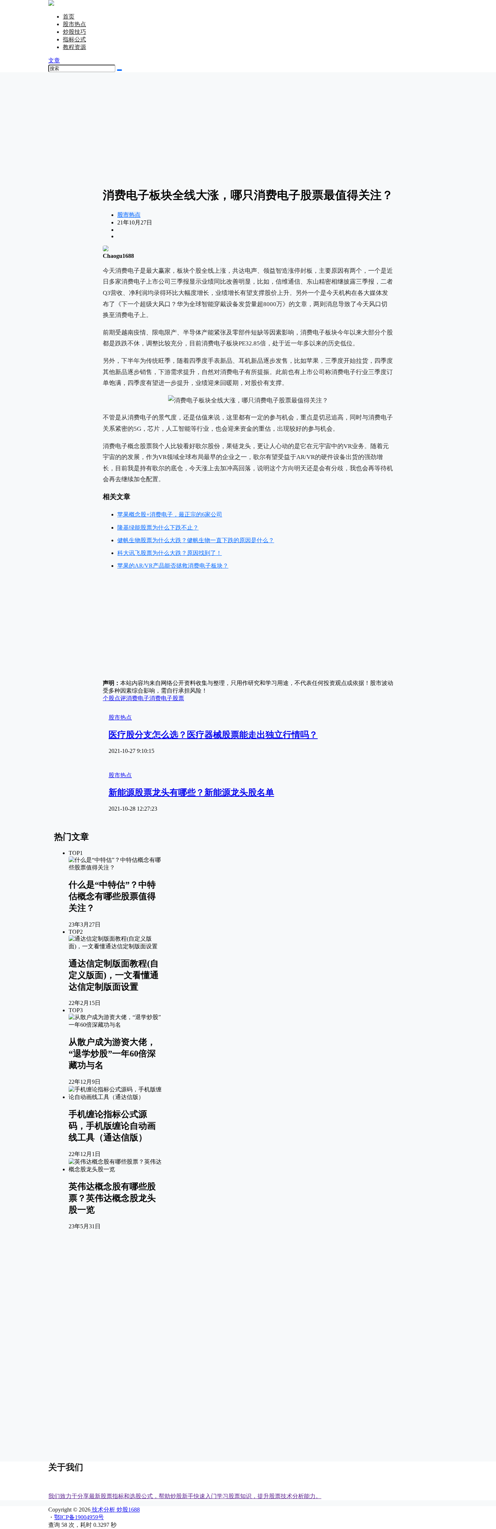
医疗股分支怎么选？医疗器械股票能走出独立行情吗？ (213, 734)
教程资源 (74, 47)
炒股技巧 (74, 32)
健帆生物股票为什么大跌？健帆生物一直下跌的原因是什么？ (195, 540)
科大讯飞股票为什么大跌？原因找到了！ (169, 553)
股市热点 (74, 24)
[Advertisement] (248, 129)
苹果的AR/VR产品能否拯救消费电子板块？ (172, 566)
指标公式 (74, 39)
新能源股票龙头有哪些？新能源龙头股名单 (191, 792)
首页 (68, 16)
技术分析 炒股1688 (115, 1509)
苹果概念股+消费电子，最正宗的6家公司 (169, 514)
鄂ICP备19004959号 (79, 1517)
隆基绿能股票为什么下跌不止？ (158, 527)
